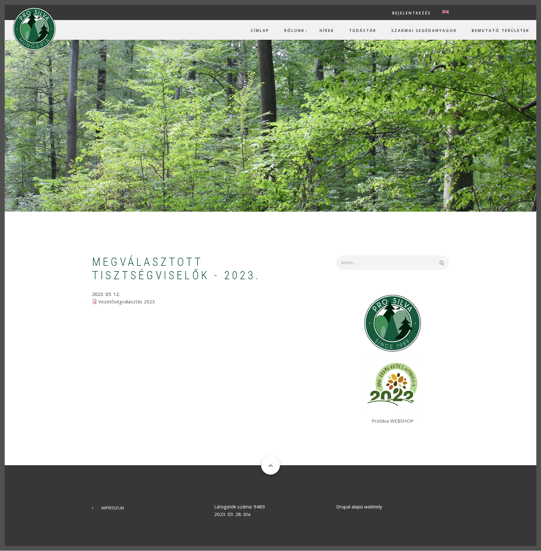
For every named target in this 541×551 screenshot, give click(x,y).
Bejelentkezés (411, 13)
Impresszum (112, 508)
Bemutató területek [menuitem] (500, 30)
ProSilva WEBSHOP (393, 421)
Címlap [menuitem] (260, 30)
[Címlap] (34, 28)
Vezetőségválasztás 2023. (127, 301)
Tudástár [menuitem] (362, 30)
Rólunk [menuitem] (294, 30)
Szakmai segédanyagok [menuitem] (424, 30)
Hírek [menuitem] (327, 30)
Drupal (343, 506)
